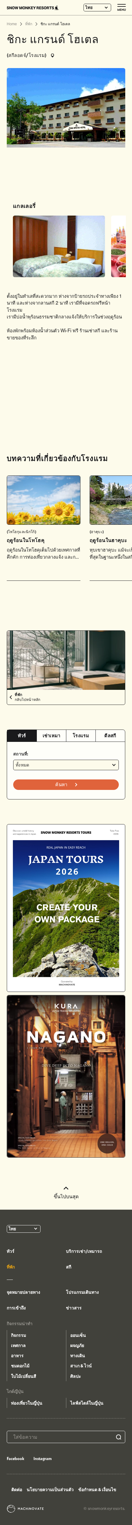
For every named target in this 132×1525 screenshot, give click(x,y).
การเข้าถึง (16, 1308)
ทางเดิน (77, 1355)
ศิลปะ (75, 1376)
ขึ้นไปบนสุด (66, 1196)
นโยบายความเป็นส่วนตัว (50, 1489)
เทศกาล (18, 1345)
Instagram (42, 1458)
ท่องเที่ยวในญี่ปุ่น (26, 1403)
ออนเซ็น (78, 1335)
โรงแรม (81, 735)
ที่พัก (11, 1267)
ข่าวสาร (74, 1308)
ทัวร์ (22, 735)
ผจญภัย (77, 1345)
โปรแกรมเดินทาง (82, 1292)
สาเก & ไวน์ (81, 1366)
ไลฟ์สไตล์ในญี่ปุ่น (86, 1403)
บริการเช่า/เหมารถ (84, 1251)
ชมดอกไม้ (20, 1366)
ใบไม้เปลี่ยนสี (23, 1376)
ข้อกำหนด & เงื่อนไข (97, 1489)
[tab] (22, 736)
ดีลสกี (110, 735)
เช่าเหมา (51, 735)
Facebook (15, 1458)
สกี (68, 1267)
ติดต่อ (16, 1489)
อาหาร (17, 1355)
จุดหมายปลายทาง (23, 1292)
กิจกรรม (18, 1335)
